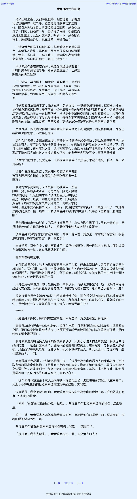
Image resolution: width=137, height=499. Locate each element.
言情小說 (80, 494)
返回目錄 (68, 483)
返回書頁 (132, 4)
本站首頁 (49, 494)
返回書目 (116, 4)
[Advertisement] (103, 57)
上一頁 (108, 4)
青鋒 (12, 4)
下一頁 (124, 4)
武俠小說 (65, 494)
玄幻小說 (57, 494)
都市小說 (72, 494)
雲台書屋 (5, 4)
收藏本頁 (87, 494)
